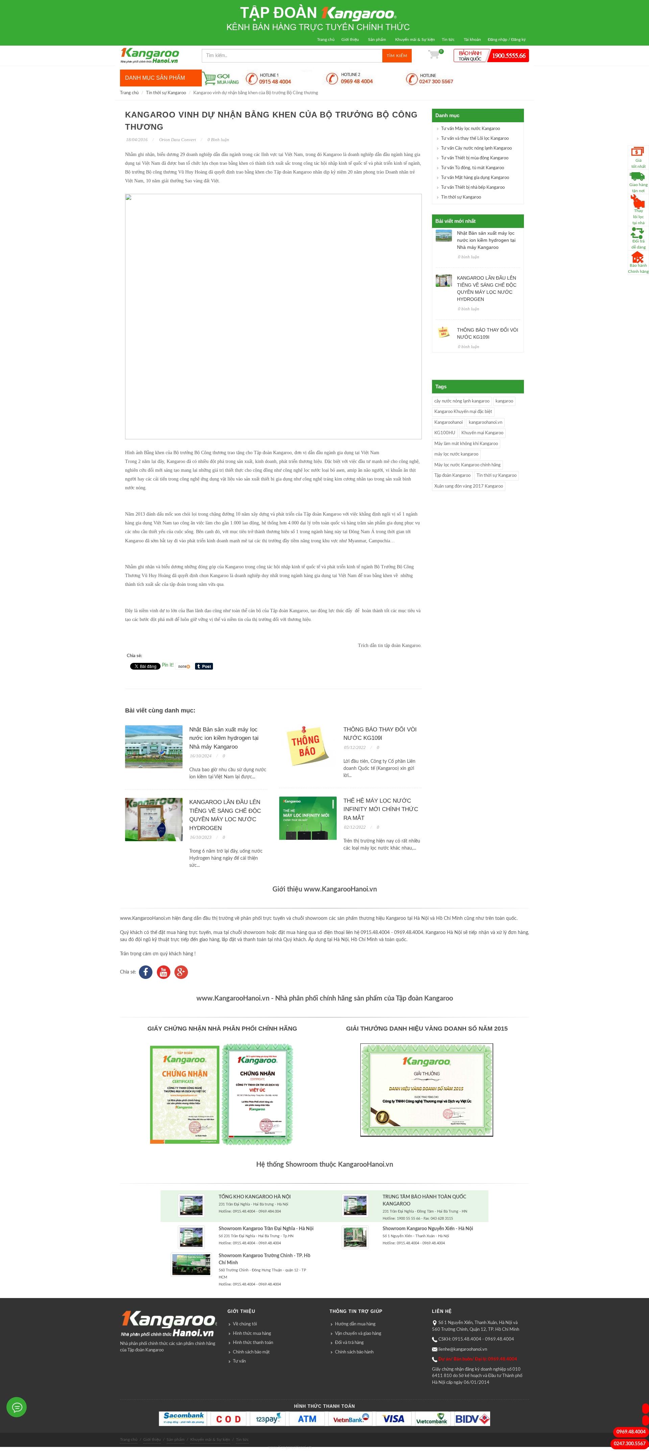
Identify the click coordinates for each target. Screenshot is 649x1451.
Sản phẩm (377, 39)
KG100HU (444, 433)
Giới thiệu (350, 39)
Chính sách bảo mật (251, 1352)
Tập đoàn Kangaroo (452, 475)
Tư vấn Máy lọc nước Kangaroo (470, 129)
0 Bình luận (218, 139)
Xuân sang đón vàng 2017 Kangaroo (468, 486)
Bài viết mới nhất (455, 221)
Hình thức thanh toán (253, 1343)
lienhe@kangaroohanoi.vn (462, 1349)
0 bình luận (468, 256)
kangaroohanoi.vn (485, 422)
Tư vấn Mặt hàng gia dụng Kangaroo (475, 178)
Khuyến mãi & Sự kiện (415, 39)
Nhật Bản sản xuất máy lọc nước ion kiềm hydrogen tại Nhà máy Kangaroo (224, 738)
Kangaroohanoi (448, 422)
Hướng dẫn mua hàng (355, 1324)
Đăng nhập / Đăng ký (507, 39)
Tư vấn (239, 1361)
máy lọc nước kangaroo (456, 454)
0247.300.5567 (630, 1444)
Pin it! (168, 665)
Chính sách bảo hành (354, 1352)
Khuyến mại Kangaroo (482, 433)
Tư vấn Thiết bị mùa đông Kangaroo (474, 158)
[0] (433, 55)
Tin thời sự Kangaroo (166, 93)
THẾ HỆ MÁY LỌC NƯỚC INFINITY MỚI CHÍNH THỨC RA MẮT (380, 809)
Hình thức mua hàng (252, 1333)
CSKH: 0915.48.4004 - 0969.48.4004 (476, 1339)
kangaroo (504, 401)
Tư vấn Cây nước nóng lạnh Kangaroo (476, 148)
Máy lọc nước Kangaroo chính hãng (467, 465)
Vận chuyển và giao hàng (358, 1333)
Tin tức (448, 39)
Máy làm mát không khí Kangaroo (466, 444)
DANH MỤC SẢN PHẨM (155, 78)
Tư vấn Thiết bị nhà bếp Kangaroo (473, 187)
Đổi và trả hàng (349, 1343)
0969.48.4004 (631, 1432)
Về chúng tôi (245, 1324)
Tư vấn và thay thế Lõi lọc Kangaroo (475, 138)
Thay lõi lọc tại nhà (638, 217)
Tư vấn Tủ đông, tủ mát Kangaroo (472, 168)
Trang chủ (326, 39)
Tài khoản (472, 39)
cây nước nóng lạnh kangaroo (461, 401)
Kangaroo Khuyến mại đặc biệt (463, 412)
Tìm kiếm (397, 56)
